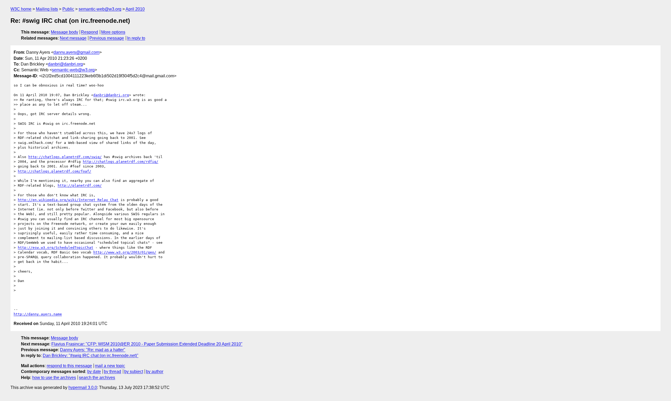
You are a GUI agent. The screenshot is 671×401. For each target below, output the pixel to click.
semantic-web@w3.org (100, 9)
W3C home (20, 9)
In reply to (136, 38)
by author (154, 371)
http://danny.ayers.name (38, 314)
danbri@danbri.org (65, 64)
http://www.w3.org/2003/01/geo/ (124, 252)
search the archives (97, 377)
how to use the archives (54, 377)
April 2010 (135, 9)
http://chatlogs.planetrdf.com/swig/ (65, 157)
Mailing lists (47, 9)
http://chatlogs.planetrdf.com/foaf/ (54, 171)
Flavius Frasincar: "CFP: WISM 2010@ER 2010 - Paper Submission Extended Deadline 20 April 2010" (146, 344)
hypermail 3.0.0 (82, 387)
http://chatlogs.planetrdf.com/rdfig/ (120, 162)
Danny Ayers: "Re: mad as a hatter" (92, 350)
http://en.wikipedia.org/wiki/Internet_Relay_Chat (68, 200)
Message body (64, 32)
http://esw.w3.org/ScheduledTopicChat (55, 248)
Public (68, 9)
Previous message (106, 38)
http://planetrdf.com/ (80, 185)
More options (113, 32)
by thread (112, 371)
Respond (89, 32)
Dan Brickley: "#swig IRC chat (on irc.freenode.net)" (90, 355)
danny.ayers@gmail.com (76, 52)
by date (94, 371)
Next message (73, 38)
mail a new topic (110, 366)
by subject (133, 371)
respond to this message (69, 366)
